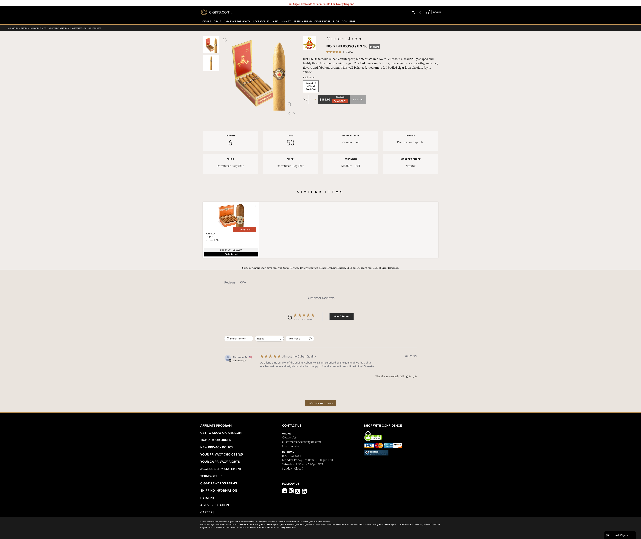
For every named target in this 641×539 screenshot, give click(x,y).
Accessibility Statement (221, 469)
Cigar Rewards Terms (218, 483)
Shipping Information (218, 490)
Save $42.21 (245, 229)
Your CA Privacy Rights (220, 462)
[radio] (311, 86)
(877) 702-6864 (291, 456)
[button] (206, 21)
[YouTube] (304, 491)
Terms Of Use (211, 476)
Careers (207, 512)
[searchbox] (238, 338)
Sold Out (358, 99)
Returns (207, 498)
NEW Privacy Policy (216, 447)
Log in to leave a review (320, 402)
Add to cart (232, 254)
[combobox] (269, 338)
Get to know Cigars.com (221, 433)
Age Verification (214, 505)
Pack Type (308, 77)
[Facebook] (284, 491)
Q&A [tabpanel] (243, 282)
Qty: (305, 99)
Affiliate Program (216, 425)
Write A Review (341, 316)
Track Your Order (215, 440)
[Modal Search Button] (413, 13)
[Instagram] (291, 491)
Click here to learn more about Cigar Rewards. (373, 268)
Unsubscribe (290, 446)
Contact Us (289, 437)
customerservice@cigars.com (301, 442)
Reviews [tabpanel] (230, 282)
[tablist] (320, 282)
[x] (297, 490)
